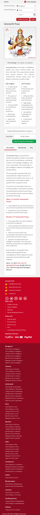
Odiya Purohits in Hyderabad (13, 400)
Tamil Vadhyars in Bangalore (13, 351)
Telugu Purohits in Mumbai (13, 429)
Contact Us (12, 293)
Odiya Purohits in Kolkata (12, 510)
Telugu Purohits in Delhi (12, 449)
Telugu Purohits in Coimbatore (14, 469)
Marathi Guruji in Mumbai (12, 433)
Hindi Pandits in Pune (11, 407)
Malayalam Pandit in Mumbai (13, 436)
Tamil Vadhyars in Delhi (12, 447)
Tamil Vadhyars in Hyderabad (13, 389)
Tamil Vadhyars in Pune (12, 409)
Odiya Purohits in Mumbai (12, 438)
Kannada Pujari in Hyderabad (13, 393)
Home (6, 2)
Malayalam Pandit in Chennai (13, 380)
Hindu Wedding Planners (15, 312)
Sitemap (10, 310)
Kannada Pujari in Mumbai (12, 431)
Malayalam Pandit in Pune (12, 418)
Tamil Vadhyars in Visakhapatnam (14, 503)
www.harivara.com (15, 287)
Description (10, 148)
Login (33, 19)
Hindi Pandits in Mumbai (12, 424)
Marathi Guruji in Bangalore (13, 358)
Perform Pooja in (9, 6)
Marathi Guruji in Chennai (12, 378)
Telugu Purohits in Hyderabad (13, 391)
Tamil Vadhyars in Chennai (12, 371)
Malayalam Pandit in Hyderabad (14, 398)
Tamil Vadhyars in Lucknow (13, 495)
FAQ (31, 148)
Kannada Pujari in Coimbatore (13, 471)
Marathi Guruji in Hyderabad (13, 396)
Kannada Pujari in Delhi (11, 451)
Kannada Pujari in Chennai (12, 376)
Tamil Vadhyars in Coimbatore (14, 464)
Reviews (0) (22, 148)
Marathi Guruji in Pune (11, 416)
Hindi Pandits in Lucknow (12, 492)
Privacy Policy (11, 322)
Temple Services (23, 19)
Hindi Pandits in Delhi (11, 444)
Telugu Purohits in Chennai (13, 373)
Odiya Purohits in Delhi (11, 458)
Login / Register (12, 307)
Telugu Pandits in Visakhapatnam (14, 501)
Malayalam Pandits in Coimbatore (14, 467)
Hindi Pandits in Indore (11, 477)
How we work (11, 319)
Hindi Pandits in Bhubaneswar (13, 484)
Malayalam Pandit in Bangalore (14, 360)
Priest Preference (9, 10)
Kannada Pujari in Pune (11, 413)
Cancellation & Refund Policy (16, 330)
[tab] (10, 148)
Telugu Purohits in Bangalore (13, 353)
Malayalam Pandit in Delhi (12, 456)
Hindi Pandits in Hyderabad (13, 387)
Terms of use (11, 325)
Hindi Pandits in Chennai (12, 369)
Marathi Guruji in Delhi (11, 453)
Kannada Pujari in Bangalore (13, 356)
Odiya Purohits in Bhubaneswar (14, 486)
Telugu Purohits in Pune (12, 411)
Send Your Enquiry (15, 290)
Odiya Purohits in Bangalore (13, 363)
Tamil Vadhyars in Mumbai (12, 427)
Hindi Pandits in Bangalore (12, 349)
